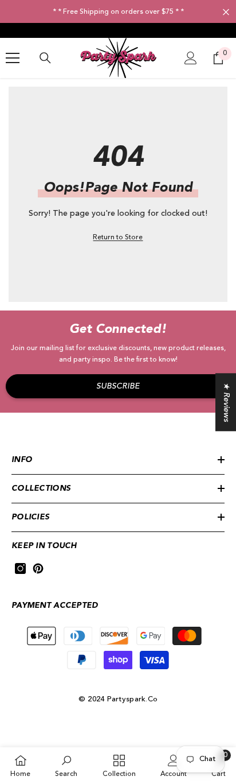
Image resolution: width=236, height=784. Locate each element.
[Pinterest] (38, 568)
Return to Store (118, 237)
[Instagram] (20, 568)
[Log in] (190, 58)
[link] (66, 766)
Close (226, 12)
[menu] (12, 58)
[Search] (45, 58)
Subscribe (118, 386)
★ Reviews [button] (226, 402)
